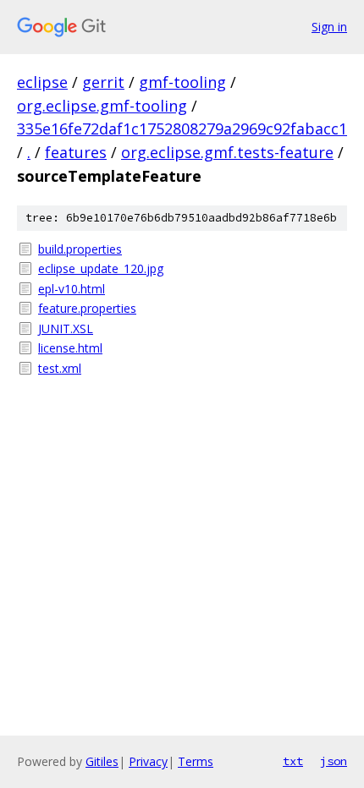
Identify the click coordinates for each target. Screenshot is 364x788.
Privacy (148, 761)
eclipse (42, 82)
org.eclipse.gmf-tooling (102, 106)
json (333, 761)
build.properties (80, 249)
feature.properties (87, 308)
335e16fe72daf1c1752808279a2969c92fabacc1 (182, 128)
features (76, 152)
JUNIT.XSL (65, 328)
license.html (70, 348)
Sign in (329, 27)
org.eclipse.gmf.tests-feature (227, 152)
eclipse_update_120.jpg (100, 268)
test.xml (59, 368)
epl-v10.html (71, 289)
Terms (195, 761)
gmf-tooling (182, 82)
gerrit (103, 82)
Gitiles (102, 761)
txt (293, 761)
